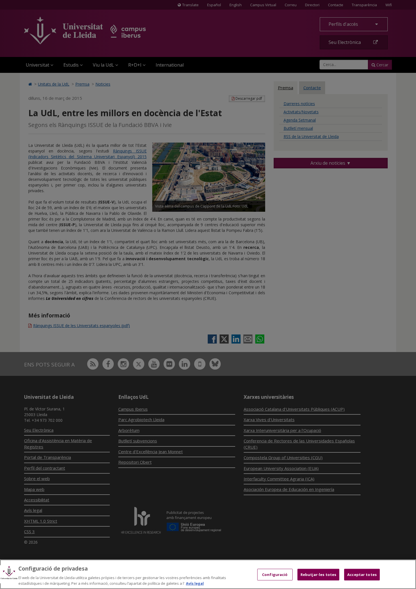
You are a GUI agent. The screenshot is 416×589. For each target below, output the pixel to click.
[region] (208, 574)
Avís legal (195, 583)
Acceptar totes (362, 574)
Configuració (275, 574)
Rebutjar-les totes (318, 574)
